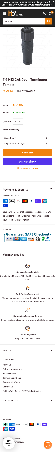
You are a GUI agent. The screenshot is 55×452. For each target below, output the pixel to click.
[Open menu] (4, 13)
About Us (7, 364)
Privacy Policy (9, 373)
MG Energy (8, 91)
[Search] (48, 21)
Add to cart (27, 152)
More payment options (27, 168)
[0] (50, 13)
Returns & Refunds (11, 382)
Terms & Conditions (12, 378)
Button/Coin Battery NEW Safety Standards (23, 391)
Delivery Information (12, 369)
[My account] (44, 13)
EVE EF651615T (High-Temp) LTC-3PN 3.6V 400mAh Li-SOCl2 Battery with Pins (27, 3)
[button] (48, 445)
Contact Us (8, 386)
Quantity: (7, 121)
